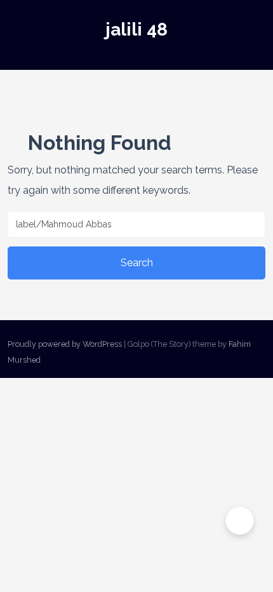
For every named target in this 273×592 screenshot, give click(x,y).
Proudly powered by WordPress (65, 344)
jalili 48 (136, 29)
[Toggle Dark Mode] (239, 520)
